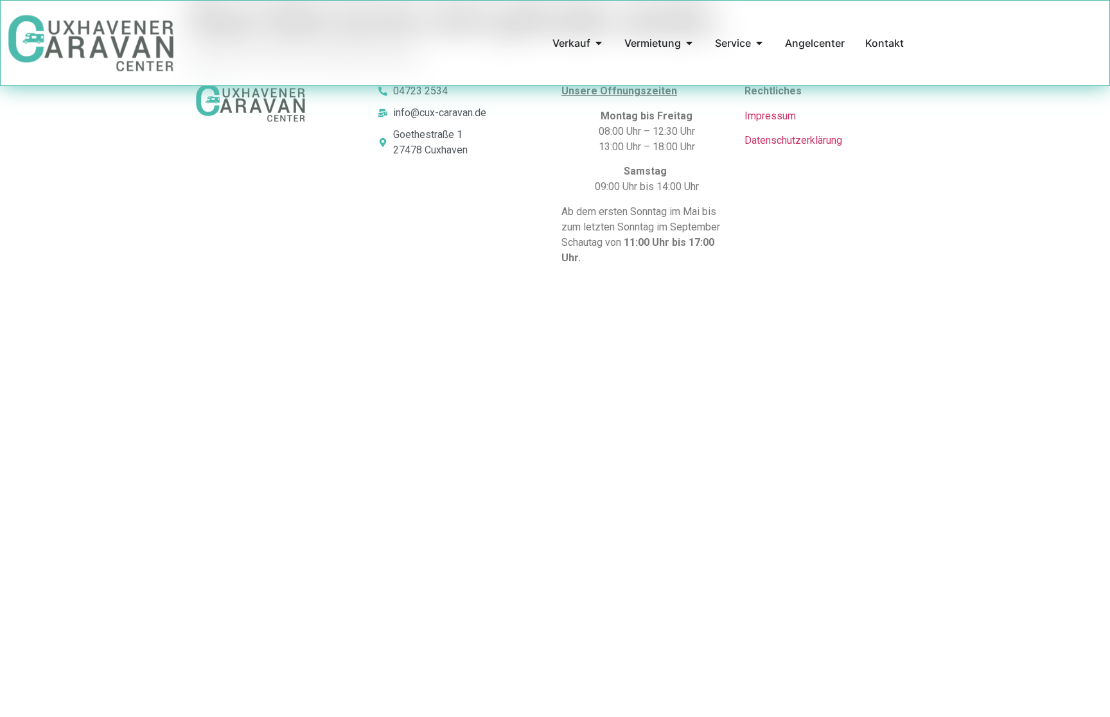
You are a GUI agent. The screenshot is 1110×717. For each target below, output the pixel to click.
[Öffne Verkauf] (599, 43)
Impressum (770, 116)
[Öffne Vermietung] (689, 43)
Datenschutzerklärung (793, 140)
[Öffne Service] (759, 43)
